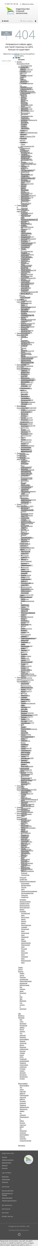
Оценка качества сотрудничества (25, 1139)
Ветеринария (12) (27, 794)
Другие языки (23, 922)
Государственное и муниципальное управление (27, 174)
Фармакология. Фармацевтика (26, 450)
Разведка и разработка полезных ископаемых (25, 836)
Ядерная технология (25, 874)
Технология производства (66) (27, 757)
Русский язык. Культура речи (24, 952)
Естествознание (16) (28, 323)
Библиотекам (24, 985)
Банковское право (25, 622)
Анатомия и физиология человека (25, 429)
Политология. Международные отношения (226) (27, 274)
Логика (23, 348)
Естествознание (26, 412)
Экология (24, 420)
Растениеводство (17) (28, 801)
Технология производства (26, 848)
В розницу (5, 1182)
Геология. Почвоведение (26, 403)
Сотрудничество (25, 89)
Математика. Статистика (24, 497)
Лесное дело (23, 888)
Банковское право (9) (25, 531)
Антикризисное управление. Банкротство (26, 155)
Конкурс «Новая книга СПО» (23, 1054)
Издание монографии (24, 1038)
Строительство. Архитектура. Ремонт (26, 843)
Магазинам (5, 1176)
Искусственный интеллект (26, 475)
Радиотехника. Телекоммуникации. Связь (28, 828)
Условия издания (23, 1102)
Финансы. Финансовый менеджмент (26, 269)
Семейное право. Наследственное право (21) (26, 645)
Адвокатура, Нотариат (25, 610)
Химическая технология (25, 860)
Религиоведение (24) (28, 278)
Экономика (25, 285)
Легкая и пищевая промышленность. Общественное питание (27, 341)
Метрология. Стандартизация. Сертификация (27, 812)
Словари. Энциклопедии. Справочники (25, 901)
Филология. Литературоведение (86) (29, 291)
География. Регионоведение (27, 399)
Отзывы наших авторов (23, 1071)
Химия (23, 418)
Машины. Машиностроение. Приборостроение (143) (29, 713)
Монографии (23, 1083)
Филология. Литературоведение (28, 379)
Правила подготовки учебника (24, 1065)
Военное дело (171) (24, 694)
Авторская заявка (23, 1026)
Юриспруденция (27, 766)
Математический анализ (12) (27, 421)
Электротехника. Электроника (27, 864)
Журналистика (26, 325)
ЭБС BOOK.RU (23, 1000)
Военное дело (24, 785)
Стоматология (26, 448)
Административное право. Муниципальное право (28, 616)
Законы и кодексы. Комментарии (26, 653)
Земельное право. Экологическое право (26, 661)
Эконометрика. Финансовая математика (26, 539)
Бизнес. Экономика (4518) (23, 63)
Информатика (26, 468)
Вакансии (23, 73)
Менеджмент (25, 198)
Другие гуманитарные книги (26, 321)
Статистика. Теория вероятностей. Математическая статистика (27, 521)
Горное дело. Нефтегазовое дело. (26, 797)
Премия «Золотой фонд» (23, 1043)
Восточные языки (25, 918)
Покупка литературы (24, 978)
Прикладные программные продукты (26, 487)
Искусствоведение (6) (28, 239)
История (23, 71)
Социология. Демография (25, 371)
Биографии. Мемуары (25, 310)
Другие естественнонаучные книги (28, 408)
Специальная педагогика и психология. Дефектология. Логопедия (26, 588)
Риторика (24, 368)
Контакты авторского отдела (24, 1077)
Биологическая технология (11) (26, 690)
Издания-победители (24, 1048)
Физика (24, 416)
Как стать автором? (23, 1021)
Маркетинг (25, 196)
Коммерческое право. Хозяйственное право (26, 669)
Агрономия (25, 883)
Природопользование (29, 891)
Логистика (25, 194)
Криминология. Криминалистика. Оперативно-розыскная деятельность (27, 682)
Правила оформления (24, 1106)
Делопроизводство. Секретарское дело (28, 180)
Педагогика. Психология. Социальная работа (24, 546)
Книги (20, 147)
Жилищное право (25, 647)
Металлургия (25, 808)
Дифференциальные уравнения (28, 501)
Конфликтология (27, 330)
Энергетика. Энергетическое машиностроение (27, 869)
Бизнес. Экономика (24, 150)
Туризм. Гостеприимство (27, 250)
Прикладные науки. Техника (24, 771)
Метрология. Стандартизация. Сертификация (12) (27, 721)
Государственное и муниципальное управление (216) (27, 86)
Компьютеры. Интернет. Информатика (25, 456)
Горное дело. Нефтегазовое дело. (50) (25, 706)
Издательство (23, 67)
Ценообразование (27, 283)
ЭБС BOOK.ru (21, 1015)
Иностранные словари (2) (25, 834)
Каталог (5, 1213)
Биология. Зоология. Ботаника (24, 394)
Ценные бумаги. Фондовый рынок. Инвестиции (25, 277)
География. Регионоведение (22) (28, 311)
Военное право (24, 631)
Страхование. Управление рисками (26, 238)
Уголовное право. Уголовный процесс (25, 757)
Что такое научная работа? (23, 1090)
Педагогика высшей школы (25, 573)
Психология (25, 577)
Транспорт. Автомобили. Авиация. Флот (26, 854)
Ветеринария (26, 885)
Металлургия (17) (27, 717)
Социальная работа (25, 580)
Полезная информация (24, 1060)
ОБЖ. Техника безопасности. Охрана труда (26, 820)
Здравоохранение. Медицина (26, 423)
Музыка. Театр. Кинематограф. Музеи (26, 353)
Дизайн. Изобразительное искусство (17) (27, 227)
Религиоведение (27, 366)
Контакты (23, 94)
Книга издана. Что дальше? (7, 1194)
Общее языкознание (26, 942)
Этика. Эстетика (24, 385)
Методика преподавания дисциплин (26, 561)
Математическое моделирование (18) (28, 425)
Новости (23, 69)
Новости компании (7, 1160)
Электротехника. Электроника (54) (27, 773)
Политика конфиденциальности (28, 91)
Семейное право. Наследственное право (27, 736)
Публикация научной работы (24, 1097)
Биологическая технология (26, 781)
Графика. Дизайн (24, 461)
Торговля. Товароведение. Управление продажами (27, 244)
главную (17, 54)
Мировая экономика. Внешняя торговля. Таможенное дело (25, 213)
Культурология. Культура (26, 333)
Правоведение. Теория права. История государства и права (26, 721)
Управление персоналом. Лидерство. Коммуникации (26, 262)
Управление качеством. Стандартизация (27, 255)
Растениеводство (27, 893)
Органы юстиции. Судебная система (24, 710)
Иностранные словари (26, 926)
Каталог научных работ (23, 1125)
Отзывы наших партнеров (25, 126)
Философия (25, 382)
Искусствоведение (27, 327)
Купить (20, 971)
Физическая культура (25, 375)
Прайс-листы (20, 968)
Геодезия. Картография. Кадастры (26, 790)
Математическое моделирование (27, 514)
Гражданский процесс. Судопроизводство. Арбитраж (28, 637)
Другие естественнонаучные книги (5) (28, 319)
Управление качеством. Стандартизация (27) (28, 168)
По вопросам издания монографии (24, 1132)
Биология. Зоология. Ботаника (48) (25, 306)
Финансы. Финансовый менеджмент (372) (27, 182)
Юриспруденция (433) (28, 675)
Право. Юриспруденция (26, 596)
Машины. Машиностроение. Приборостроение (27, 804)
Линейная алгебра (24, 505)
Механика (24, 414)
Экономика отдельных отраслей (25, 289)
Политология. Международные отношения (27, 362)
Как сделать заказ (22, 989)
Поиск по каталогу (28, 21)
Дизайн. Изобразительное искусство (27, 315)
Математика (25, 508)
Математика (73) (26, 418)
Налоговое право (25, 700)
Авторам (21, 1018)
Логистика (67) (26, 107)
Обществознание (27, 358)
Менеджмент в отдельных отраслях (25, 203)
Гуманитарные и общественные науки (25, 296)
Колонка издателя (23, 76)
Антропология (26, 301)
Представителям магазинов (25, 982)
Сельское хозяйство (24, 896)
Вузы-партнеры (23, 80)
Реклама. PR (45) (24, 139)
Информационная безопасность (27, 471)
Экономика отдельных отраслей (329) (26, 201)
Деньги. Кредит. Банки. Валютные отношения (25, 188)
